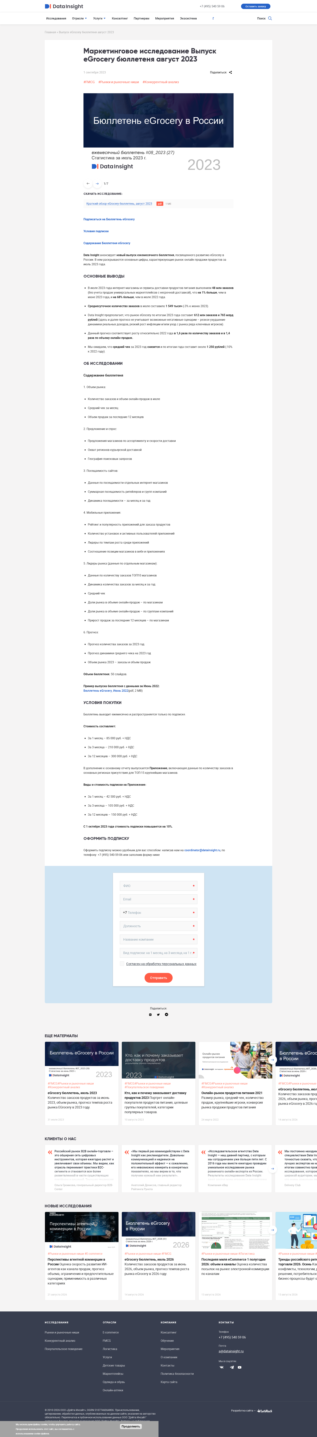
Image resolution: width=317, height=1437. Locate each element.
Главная (50, 32)
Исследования (56, 18)
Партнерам (141, 18)
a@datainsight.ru (231, 1351)
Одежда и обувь (114, 1382)
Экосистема (188, 18)
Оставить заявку (255, 6)
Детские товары (114, 1365)
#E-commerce (94, 1253)
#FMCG (89, 82)
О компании (169, 1357)
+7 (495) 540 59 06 (212, 6)
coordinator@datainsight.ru (202, 850)
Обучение (167, 1341)
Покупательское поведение (63, 1349)
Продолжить (131, 1426)
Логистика (110, 1349)
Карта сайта (169, 1382)
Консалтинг (120, 18)
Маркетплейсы (113, 1374)
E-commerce (111, 1332)
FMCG (107, 1341)
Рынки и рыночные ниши (62, 1332)
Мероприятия (164, 18)
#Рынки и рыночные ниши (118, 82)
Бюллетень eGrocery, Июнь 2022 (105, 691)
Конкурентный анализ (60, 1341)
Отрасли (78, 18)
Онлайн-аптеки (113, 1390)
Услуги (97, 18)
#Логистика (246, 1253)
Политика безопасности (177, 1374)
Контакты (167, 1365)
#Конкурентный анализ (161, 82)
